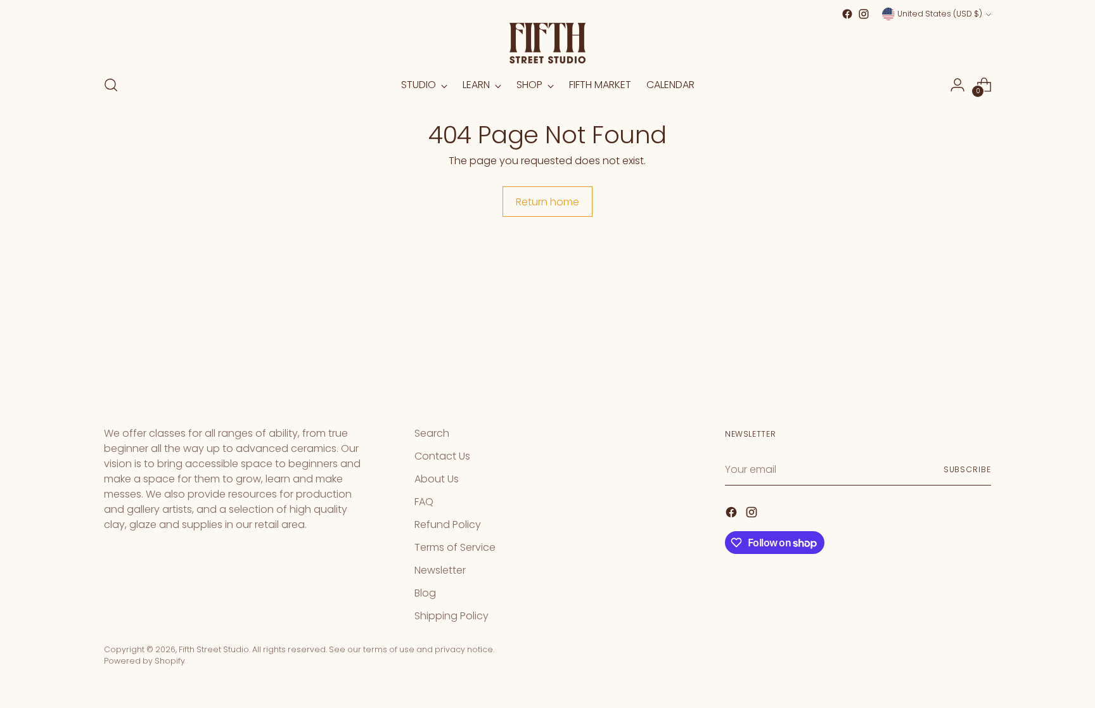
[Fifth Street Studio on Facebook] (847, 14)
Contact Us (442, 456)
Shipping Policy (451, 615)
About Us (436, 479)
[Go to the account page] (957, 85)
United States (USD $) (939, 13)
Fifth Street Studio (214, 649)
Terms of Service (455, 547)
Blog (425, 593)
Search (431, 433)
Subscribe (967, 469)
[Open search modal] (111, 85)
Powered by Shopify (144, 660)
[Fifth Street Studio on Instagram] (863, 14)
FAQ (423, 501)
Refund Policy (447, 524)
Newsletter (440, 570)
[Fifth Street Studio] (547, 43)
